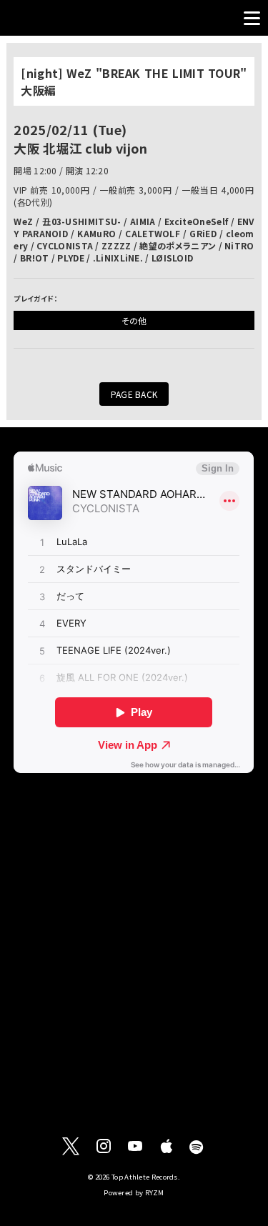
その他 (134, 320)
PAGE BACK (134, 394)
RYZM (154, 1192)
